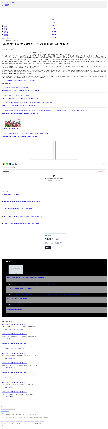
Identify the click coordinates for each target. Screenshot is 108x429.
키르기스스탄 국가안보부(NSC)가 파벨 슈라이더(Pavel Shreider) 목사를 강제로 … (21, 346)
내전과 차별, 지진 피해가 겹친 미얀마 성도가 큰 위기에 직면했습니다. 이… (19, 326)
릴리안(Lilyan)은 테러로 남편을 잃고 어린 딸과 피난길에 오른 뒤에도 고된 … (19, 355)
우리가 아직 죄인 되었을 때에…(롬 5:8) (17, 298)
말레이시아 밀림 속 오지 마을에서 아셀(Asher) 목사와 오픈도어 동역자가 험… (20, 365)
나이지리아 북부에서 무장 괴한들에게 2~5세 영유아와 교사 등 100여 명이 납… (20, 375)
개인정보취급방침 (19, 421)
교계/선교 (6, 26)
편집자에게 (42, 421)
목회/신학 (6, 28)
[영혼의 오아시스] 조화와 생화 (10, 128)
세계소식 (6, 34)
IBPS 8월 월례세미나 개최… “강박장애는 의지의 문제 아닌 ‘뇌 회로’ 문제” (21, 90)
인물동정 (6, 31)
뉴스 (3, 38)
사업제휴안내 (12, 421)
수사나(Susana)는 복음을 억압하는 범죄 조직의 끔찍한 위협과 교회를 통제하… (20, 336)
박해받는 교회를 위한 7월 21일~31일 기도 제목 (14, 353)
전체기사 (54, 19)
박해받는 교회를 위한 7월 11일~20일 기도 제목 (14, 363)
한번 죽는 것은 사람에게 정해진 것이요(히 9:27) (19, 288)
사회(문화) (6, 29)
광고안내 (7, 421)
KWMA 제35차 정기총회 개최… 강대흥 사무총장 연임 (21, 80)
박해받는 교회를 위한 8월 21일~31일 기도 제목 (14, 324)
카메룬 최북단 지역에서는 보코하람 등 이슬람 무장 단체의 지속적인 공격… (19, 394)
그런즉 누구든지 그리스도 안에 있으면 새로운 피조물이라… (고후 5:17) (25, 277)
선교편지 (6, 35)
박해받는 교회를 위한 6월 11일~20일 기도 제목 (14, 392)
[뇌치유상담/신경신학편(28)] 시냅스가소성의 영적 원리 (18, 208)
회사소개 (2, 421)
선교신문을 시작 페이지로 (9, 2)
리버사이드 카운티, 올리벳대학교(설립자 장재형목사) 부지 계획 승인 (20, 113)
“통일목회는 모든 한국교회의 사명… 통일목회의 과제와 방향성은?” (19, 136)
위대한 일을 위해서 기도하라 (14, 309)
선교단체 (6, 32)
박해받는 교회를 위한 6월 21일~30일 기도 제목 (14, 382)
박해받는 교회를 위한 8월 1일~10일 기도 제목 (14, 343)
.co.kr (5, 411)
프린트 (7, 49)
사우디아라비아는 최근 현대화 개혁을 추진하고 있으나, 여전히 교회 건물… (19, 384)
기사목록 (11, 49)
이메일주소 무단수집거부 (29, 421)
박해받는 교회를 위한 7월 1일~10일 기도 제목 (14, 372)
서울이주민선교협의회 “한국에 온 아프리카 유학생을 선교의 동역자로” (20, 98)
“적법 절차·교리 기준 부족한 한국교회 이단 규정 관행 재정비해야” (19, 105)
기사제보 (7, 4)
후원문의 (7, 5)
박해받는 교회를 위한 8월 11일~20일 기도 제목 (14, 334)
